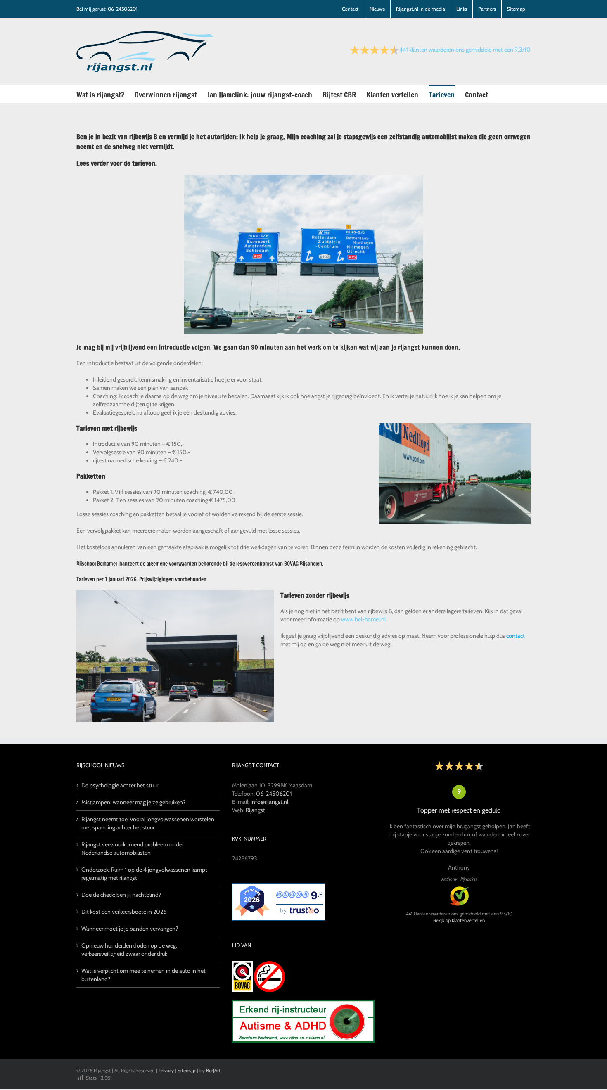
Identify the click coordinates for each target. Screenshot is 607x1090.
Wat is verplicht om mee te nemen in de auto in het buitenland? (143, 975)
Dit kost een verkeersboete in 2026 (123, 911)
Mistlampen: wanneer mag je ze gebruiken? (133, 802)
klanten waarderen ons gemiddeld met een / (465, 49)
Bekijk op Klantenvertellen (459, 920)
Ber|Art (213, 1070)
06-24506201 (274, 793)
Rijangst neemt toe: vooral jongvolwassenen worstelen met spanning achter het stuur (147, 823)
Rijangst (255, 810)
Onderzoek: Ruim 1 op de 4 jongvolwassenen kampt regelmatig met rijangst (144, 873)
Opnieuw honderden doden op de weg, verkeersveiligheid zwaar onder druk (129, 949)
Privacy (166, 1070)
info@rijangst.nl (269, 802)
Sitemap (187, 1070)
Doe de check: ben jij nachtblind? (121, 894)
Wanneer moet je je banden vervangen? (129, 928)
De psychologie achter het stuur (119, 785)
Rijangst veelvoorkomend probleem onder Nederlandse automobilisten (132, 848)
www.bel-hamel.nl (363, 619)
